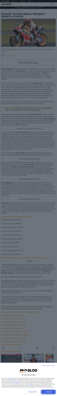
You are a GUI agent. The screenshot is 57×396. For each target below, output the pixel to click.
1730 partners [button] (10, 378)
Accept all (48, 391)
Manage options (32, 391)
